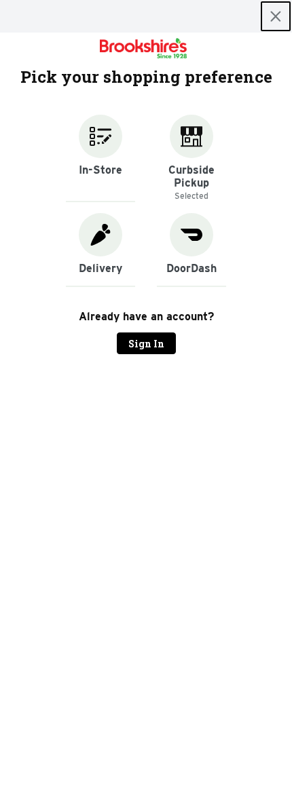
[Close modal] (275, 16)
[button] (100, 158)
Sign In (146, 343)
